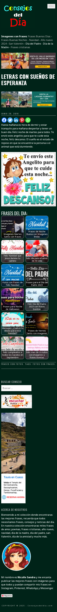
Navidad (34, 40)
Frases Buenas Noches (14, 40)
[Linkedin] (16, 120)
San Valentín (16, 43)
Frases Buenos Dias (39, 36)
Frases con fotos (12, 364)
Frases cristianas (20, 47)
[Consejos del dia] (18, 27)
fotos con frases (44, 364)
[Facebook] (4, 120)
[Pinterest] (22, 120)
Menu (51, 6)
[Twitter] (10, 120)
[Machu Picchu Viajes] (28, 67)
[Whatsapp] (28, 120)
